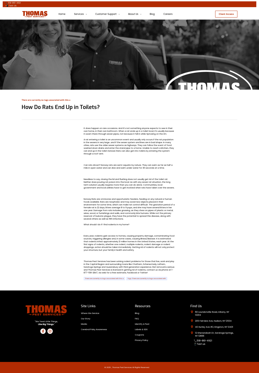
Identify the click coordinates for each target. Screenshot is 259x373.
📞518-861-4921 (203, 340)
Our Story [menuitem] (85, 318)
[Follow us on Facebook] (43, 331)
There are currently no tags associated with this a (104, 278)
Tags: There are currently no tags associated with (146, 278)
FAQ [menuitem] (137, 318)
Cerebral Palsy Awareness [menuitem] (94, 329)
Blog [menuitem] (137, 313)
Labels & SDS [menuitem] (141, 329)
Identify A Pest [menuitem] (142, 324)
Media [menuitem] (84, 324)
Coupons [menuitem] (139, 334)
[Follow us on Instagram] (50, 331)
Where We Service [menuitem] (90, 313)
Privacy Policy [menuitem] (141, 340)
